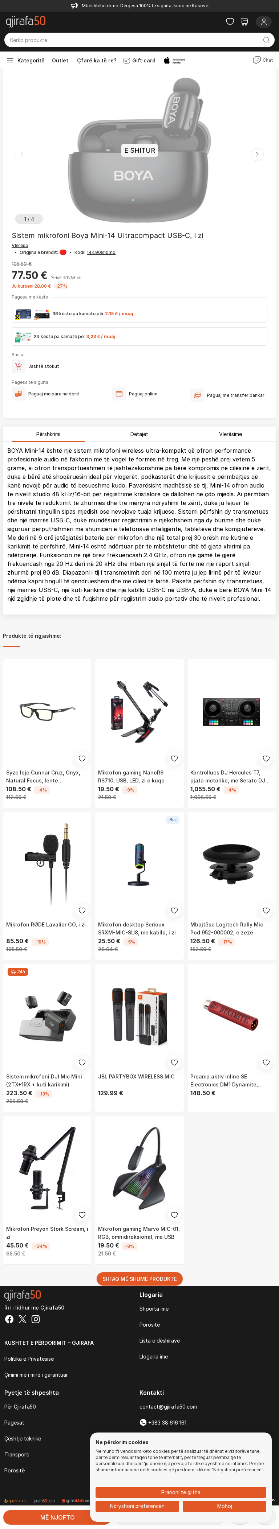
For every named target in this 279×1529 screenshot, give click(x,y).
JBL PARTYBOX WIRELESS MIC (136, 1076)
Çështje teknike (22, 1438)
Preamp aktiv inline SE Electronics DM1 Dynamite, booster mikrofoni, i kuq (224, 1081)
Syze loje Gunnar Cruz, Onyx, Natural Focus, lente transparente (43, 777)
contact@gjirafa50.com (168, 1406)
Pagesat (14, 1422)
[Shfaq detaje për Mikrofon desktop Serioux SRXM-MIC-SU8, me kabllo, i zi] (139, 864)
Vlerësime (230, 434)
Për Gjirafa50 (20, 1406)
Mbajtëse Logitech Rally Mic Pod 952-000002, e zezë (226, 928)
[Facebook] (9, 1320)
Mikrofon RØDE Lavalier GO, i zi (46, 924)
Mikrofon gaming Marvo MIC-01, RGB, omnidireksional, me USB (139, 1233)
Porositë (150, 1325)
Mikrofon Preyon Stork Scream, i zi (47, 1233)
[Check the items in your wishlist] (230, 22)
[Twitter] (22, 1320)
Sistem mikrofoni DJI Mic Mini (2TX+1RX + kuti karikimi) (44, 1080)
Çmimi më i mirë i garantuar (36, 1375)
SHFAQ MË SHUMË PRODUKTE (139, 1279)
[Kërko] (266, 40)
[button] (257, 154)
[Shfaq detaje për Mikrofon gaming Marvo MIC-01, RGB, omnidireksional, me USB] (139, 1168)
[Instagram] (36, 1320)
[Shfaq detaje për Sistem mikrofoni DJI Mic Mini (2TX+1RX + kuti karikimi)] (47, 1016)
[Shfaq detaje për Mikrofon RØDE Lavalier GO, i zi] (47, 864)
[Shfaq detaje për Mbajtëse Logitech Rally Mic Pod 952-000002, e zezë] (231, 864)
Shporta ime (154, 1309)
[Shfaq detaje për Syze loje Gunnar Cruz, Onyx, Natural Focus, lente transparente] (47, 712)
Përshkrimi (48, 434)
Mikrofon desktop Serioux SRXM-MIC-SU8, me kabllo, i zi (137, 928)
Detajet (139, 434)
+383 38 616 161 (166, 1422)
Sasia (17, 354)
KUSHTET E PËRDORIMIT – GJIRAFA (49, 1343)
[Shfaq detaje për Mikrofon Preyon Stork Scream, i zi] (47, 1168)
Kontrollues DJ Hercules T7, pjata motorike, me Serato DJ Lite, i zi (227, 777)
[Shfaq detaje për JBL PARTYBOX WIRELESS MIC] (139, 1016)
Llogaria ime (154, 1356)
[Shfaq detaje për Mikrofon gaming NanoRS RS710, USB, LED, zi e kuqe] (139, 712)
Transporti (16, 1454)
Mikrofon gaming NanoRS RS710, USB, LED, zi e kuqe (131, 776)
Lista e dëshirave (160, 1340)
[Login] (264, 22)
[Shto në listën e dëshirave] (82, 758)
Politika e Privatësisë (29, 1359)
